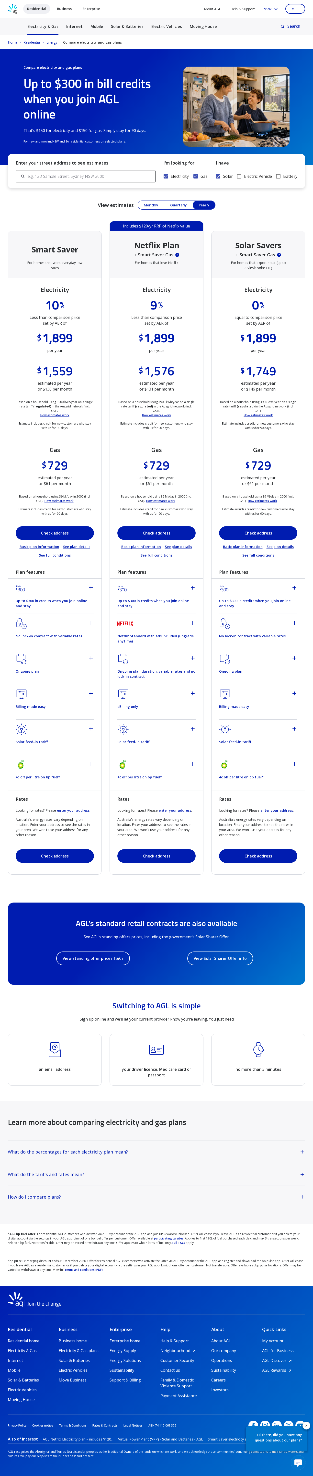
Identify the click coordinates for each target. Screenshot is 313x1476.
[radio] (151, 205)
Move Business (73, 1380)
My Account (272, 1341)
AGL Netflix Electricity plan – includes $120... (78, 1439)
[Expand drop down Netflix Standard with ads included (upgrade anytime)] (193, 624)
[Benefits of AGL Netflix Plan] (177, 255)
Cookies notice (42, 1425)
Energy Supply (123, 1350)
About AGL (212, 9)
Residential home (23, 1341)
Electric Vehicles (166, 26)
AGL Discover (277, 1360)
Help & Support (243, 9)
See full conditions (55, 555)
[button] (306, 1425)
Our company (223, 1350)
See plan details (76, 546)
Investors (220, 1390)
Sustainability (122, 1370)
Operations (221, 1360)
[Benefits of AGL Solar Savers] (279, 255)
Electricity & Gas (42, 29)
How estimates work (54, 415)
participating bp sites (168, 1238)
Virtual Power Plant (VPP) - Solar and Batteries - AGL (160, 1439)
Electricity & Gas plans (79, 1350)
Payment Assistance (178, 1395)
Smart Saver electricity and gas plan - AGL (241, 1439)
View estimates (116, 205)
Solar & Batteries (127, 26)
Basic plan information (39, 546)
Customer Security (177, 1360)
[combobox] (91, 176)
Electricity (180, 176)
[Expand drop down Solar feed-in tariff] (92, 729)
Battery (290, 176)
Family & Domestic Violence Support (177, 1380)
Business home (73, 1341)
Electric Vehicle (258, 176)
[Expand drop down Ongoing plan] (92, 659)
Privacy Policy (17, 1425)
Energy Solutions (125, 1360)
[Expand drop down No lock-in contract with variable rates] (92, 624)
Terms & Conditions (73, 1425)
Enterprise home (125, 1341)
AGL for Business (278, 1350)
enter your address (73, 810)
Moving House (203, 26)
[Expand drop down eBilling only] (193, 694)
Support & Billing (125, 1380)
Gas (204, 176)
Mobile (96, 26)
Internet (74, 26)
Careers (218, 1380)
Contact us (170, 1370)
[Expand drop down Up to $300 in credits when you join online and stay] (92, 588)
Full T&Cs (178, 1243)
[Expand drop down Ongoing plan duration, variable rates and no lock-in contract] (193, 659)
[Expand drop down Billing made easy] (92, 694)
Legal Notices (133, 1425)
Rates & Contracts (105, 1425)
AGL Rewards (277, 1370)
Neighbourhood (178, 1351)
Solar (228, 176)
